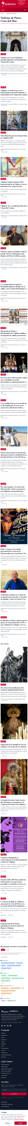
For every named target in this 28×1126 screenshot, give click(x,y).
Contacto (3, 1077)
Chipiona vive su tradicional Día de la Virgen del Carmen (14, 207)
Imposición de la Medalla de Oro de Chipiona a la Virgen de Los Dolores (14, 745)
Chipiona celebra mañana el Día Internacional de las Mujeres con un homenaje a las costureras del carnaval (13, 185)
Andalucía (3, 1039)
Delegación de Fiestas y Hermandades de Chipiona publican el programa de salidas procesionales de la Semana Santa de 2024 (14, 334)
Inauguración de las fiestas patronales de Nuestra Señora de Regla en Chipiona (12, 925)
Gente (2, 1042)
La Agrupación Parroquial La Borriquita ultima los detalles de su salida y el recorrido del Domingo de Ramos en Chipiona (13, 287)
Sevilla (3, 1037)
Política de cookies (19, 1119)
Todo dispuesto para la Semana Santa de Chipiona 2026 (14, 136)
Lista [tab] (3, 950)
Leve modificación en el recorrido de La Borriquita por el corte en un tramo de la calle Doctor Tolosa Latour (13, 406)
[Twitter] (5, 1026)
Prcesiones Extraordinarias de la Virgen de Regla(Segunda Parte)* (12, 688)
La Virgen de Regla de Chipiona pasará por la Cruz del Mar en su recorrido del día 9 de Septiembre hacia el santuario (12, 904)
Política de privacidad (5, 1098)
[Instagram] (7, 1026)
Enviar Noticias (5, 1106)
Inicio (2, 13)
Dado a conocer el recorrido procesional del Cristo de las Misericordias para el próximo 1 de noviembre (13, 552)
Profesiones (4, 1052)
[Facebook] (2, 1026)
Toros (2, 1046)
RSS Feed (3, 1057)
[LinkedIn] (10, 1026)
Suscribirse (14, 1094)
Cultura (3, 1050)
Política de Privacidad (6, 1069)
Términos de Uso (5, 1073)
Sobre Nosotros (5, 1064)
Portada (3, 1033)
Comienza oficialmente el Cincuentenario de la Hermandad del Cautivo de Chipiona (14, 859)
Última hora (4, 1035)
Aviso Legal (4, 1075)
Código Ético (4, 1066)
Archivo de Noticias (6, 1055)
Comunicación (5, 1048)
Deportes (3, 1044)
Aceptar (21, 1123)
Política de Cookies (6, 1071)
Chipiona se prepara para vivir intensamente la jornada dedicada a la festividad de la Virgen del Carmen (14, 92)
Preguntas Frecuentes (7, 1104)
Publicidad (4, 1102)
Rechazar (7, 1123)
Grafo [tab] (7, 950)
